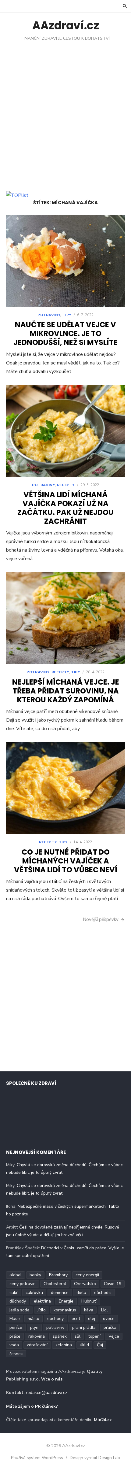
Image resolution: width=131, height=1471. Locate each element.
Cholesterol (55, 1284)
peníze (15, 1327)
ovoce (109, 1318)
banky (35, 1275)
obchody (55, 1318)
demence (60, 1292)
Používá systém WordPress (37, 1458)
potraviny (55, 1327)
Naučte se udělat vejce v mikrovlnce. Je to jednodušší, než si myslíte (65, 333)
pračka (110, 1327)
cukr (13, 1292)
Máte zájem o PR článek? (32, 1406)
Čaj (100, 1345)
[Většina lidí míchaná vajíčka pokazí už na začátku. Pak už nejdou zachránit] (65, 431)
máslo (33, 1318)
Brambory (58, 1275)
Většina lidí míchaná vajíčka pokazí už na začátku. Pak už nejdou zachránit (65, 508)
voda (14, 1345)
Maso (14, 1318)
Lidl (104, 1310)
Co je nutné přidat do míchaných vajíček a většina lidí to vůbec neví (65, 861)
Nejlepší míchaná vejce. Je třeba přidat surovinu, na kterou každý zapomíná (65, 691)
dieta (81, 1292)
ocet (76, 1318)
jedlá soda (19, 1310)
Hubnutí (89, 1301)
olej (91, 1318)
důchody (17, 1301)
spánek (60, 1336)
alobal (15, 1275)
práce (14, 1336)
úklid (84, 1345)
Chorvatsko (85, 1284)
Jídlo (41, 1310)
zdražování (37, 1345)
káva (88, 1310)
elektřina (42, 1301)
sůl (77, 1336)
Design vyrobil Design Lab (95, 1458)
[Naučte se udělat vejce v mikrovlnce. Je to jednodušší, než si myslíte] (65, 261)
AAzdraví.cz (65, 25)
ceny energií (87, 1275)
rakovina (36, 1336)
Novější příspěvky (101, 919)
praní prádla (84, 1327)
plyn (34, 1327)
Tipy (66, 314)
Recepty (66, 484)
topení (94, 1336)
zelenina (63, 1345)
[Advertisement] (65, 110)
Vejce (113, 1336)
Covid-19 (112, 1284)
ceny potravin (22, 1284)
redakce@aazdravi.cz (46, 1392)
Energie (66, 1301)
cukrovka (34, 1292)
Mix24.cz (103, 1420)
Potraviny (48, 314)
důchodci (103, 1292)
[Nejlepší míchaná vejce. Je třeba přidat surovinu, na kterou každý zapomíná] (65, 618)
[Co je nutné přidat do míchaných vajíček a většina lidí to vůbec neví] (65, 788)
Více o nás (51, 1379)
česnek (16, 1354)
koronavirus (65, 1310)
